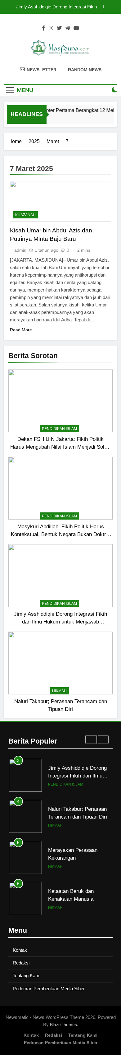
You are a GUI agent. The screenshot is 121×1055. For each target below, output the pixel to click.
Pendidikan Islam (59, 429)
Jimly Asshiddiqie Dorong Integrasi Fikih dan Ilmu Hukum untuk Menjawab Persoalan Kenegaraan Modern (56, 6)
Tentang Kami (26, 975)
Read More (21, 329)
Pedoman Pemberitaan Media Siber (49, 988)
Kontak (20, 950)
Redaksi (21, 962)
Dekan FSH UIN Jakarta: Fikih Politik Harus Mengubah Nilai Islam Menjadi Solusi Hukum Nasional (60, 446)
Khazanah (25, 215)
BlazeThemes (63, 1024)
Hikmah (59, 691)
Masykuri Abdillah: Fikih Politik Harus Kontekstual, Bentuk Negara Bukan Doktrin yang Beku (60, 534)
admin (20, 250)
